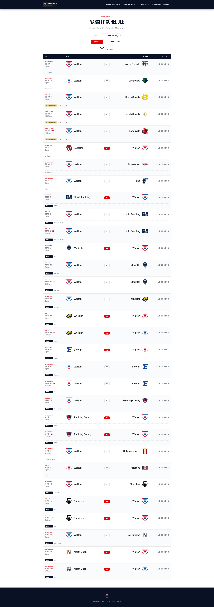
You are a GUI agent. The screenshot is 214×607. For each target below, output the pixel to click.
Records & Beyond (111, 4)
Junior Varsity (113, 42)
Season (96, 35)
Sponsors (144, 4)
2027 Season (129, 4)
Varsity (97, 42)
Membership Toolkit (161, 4)
